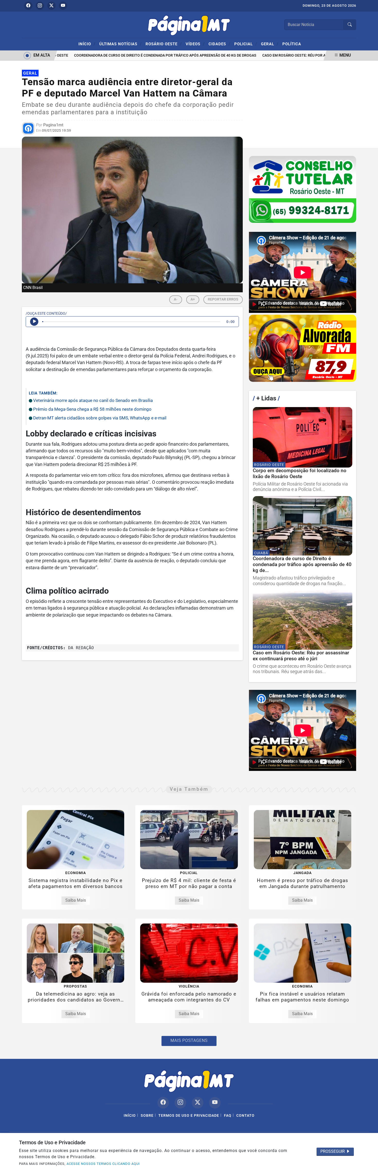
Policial (245, 43)
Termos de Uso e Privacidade (188, 1115)
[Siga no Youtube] (63, 6)
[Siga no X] (51, 6)
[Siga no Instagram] (40, 6)
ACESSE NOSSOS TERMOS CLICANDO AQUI (103, 1164)
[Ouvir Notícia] (34, 322)
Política (291, 44)
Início (86, 43)
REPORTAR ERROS (223, 299)
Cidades (219, 43)
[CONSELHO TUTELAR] (302, 189)
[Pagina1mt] (189, 24)
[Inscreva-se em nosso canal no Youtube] (215, 1103)
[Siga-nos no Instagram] (180, 1103)
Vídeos (195, 43)
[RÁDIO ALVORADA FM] (302, 348)
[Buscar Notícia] (349, 24)
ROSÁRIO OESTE (164, 43)
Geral (269, 43)
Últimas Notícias (120, 43)
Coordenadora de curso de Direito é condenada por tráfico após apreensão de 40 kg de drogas (152, 55)
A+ (193, 299)
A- (175, 299)
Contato (245, 1115)
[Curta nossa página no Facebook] (163, 1103)
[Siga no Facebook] (28, 6)
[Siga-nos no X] (197, 1103)
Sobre (147, 1115)
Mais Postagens (189, 1040)
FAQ (227, 1115)
